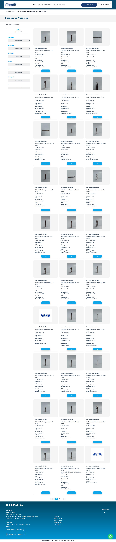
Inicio (34, 4)
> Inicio (56, 516)
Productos (47, 4)
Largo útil (10, 53)
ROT (9, 69)
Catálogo (90, 5)
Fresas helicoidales (21, 11)
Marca (10, 61)
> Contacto (58, 525)
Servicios (55, 4)
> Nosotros (58, 518)
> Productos (58, 520)
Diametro (11, 37)
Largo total (11, 45)
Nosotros (40, 4)
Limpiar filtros (20, 32)
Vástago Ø (11, 77)
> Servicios (58, 523)
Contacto (62, 4)
